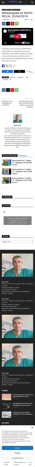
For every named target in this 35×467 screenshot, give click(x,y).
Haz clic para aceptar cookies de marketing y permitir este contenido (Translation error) (17, 220)
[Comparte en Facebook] (3, 65)
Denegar (17, 453)
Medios (8, 7)
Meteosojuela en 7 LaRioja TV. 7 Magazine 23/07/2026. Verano (22, 180)
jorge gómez (20, 77)
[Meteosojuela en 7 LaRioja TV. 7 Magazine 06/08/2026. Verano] (6, 162)
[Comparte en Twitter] (6, 65)
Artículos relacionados (9, 155)
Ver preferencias (17, 458)
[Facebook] (4, 23)
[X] (8, 23)
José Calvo (6, 19)
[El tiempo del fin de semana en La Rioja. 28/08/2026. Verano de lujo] (6, 397)
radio (26, 77)
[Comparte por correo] (10, 65)
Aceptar (17, 448)
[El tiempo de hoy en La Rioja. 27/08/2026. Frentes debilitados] (6, 414)
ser (10, 79)
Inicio (3, 7)
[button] (32, 427)
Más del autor (23, 155)
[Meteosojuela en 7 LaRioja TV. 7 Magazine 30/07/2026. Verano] (6, 171)
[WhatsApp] (16, 23)
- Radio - (14, 7)
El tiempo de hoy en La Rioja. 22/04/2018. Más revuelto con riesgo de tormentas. (26, 104)
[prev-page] (3, 187)
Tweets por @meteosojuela (17, 220)
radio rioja (5, 79)
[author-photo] (17, 123)
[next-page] (6, 187)
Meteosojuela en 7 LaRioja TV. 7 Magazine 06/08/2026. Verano (22, 163)
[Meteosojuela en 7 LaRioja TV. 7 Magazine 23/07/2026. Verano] (6, 180)
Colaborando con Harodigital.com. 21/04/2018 (7, 103)
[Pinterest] (12, 23)
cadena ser (12, 77)
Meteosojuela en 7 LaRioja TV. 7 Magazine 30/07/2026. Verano (22, 171)
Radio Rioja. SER (16, 9)
